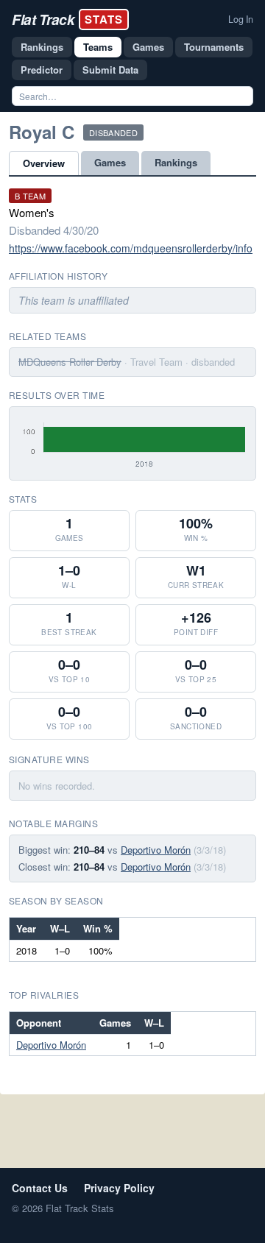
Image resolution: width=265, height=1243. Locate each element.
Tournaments (214, 47)
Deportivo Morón (156, 850)
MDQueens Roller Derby (69, 362)
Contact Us (40, 1187)
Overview (44, 163)
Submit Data (110, 70)
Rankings (42, 47)
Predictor (42, 70)
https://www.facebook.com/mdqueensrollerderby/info (130, 248)
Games (148, 47)
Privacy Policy (119, 1187)
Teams (98, 47)
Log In (240, 19)
